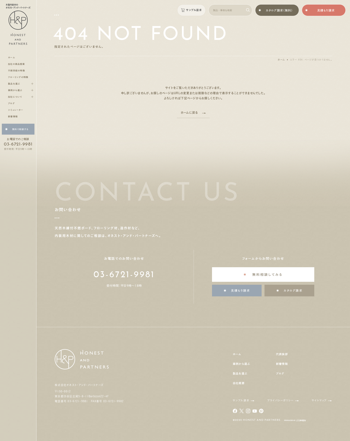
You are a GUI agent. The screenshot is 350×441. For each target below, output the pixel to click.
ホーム (281, 59)
